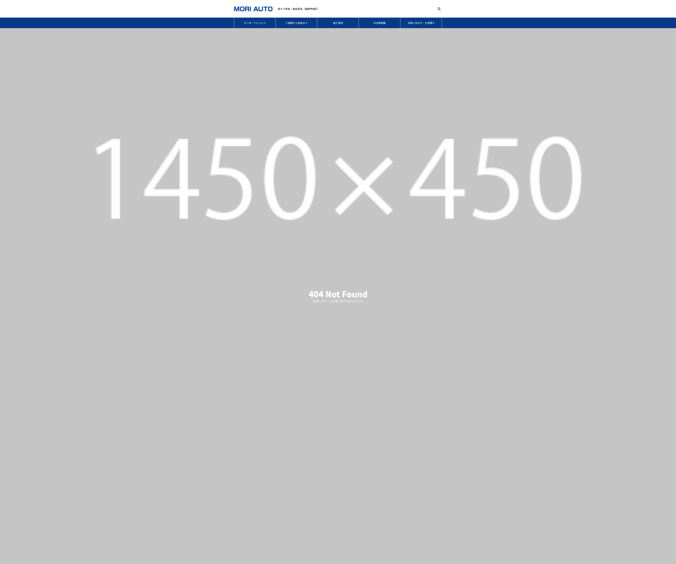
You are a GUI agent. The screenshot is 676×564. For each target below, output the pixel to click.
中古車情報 (379, 23)
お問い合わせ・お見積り (421, 23)
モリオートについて (255, 23)
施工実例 (338, 23)
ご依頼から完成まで (296, 23)
